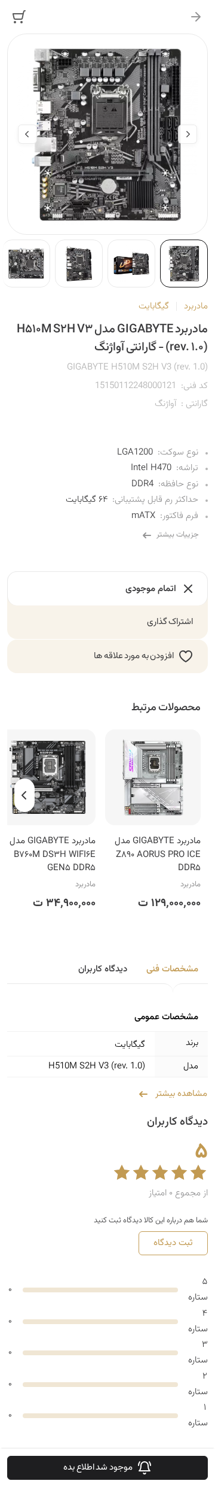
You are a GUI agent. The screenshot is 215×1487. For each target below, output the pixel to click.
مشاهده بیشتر (181, 1094)
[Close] (196, 17)
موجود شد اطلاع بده (98, 1467)
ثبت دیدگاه (173, 1243)
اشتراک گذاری (170, 622)
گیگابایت (154, 306)
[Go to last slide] (187, 134)
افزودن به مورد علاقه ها (134, 656)
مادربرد (196, 306)
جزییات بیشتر (177, 535)
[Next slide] (27, 134)
